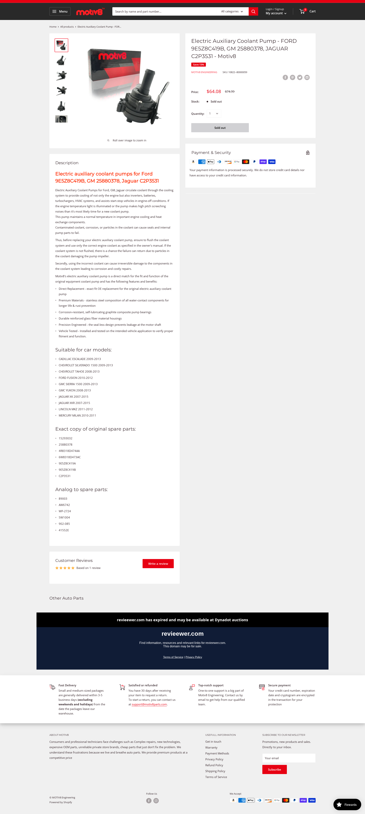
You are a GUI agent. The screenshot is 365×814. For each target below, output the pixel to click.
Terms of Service (216, 777)
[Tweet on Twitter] (299, 77)
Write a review (158, 563)
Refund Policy (214, 765)
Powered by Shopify (60, 802)
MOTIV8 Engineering (204, 72)
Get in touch (213, 741)
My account (274, 13)
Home (52, 26)
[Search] (253, 11)
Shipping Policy (215, 771)
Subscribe (274, 769)
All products (67, 26)
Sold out (220, 128)
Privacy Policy (214, 759)
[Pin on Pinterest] (292, 77)
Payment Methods (217, 753)
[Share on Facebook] (285, 77)
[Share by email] (307, 77)
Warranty (211, 747)
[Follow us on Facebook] (149, 800)
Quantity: (197, 113)
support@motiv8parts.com (149, 704)
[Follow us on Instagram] (156, 800)
